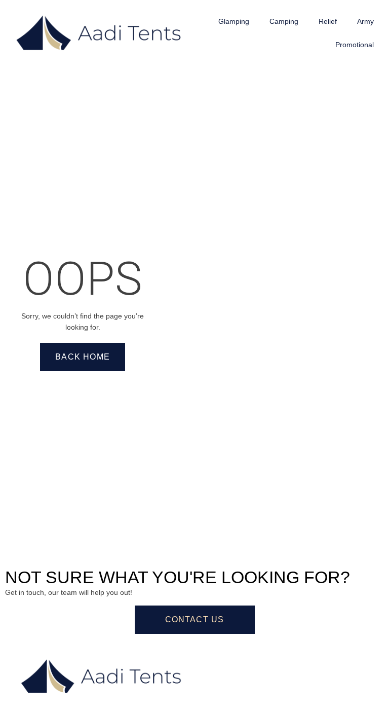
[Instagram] (239, 661)
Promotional (354, 45)
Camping (283, 21)
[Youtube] (267, 661)
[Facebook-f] (212, 661)
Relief (328, 21)
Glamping (233, 21)
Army (365, 21)
